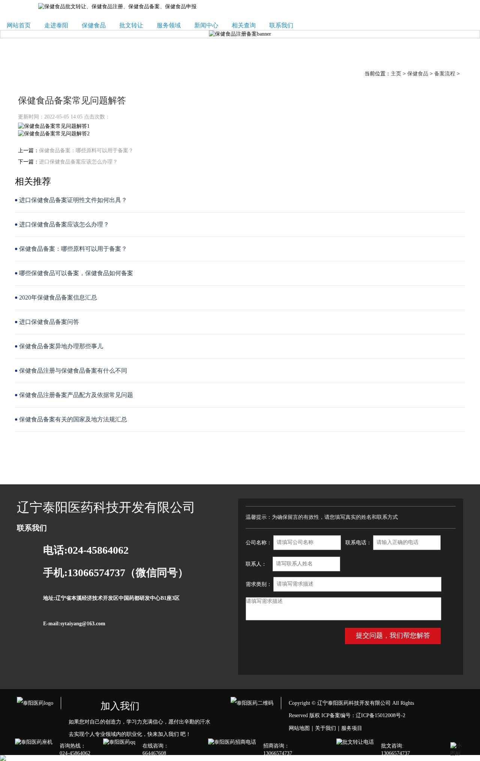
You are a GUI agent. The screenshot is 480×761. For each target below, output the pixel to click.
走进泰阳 (56, 25)
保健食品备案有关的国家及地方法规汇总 (73, 419)
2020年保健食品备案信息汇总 (58, 297)
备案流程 (444, 73)
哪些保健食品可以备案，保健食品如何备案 (76, 273)
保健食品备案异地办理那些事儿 (61, 346)
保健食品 (94, 25)
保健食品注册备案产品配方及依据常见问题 (76, 395)
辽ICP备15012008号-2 (380, 715)
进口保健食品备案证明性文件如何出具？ (73, 200)
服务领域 (169, 25)
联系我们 (281, 25)
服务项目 (351, 728)
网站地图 (299, 728)
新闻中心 (206, 25)
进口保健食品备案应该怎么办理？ (78, 162)
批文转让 (131, 25)
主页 (396, 73)
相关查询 (244, 25)
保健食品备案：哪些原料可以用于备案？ (86, 150)
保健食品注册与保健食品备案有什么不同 (73, 370)
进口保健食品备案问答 (49, 322)
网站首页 (19, 25)
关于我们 (325, 728)
